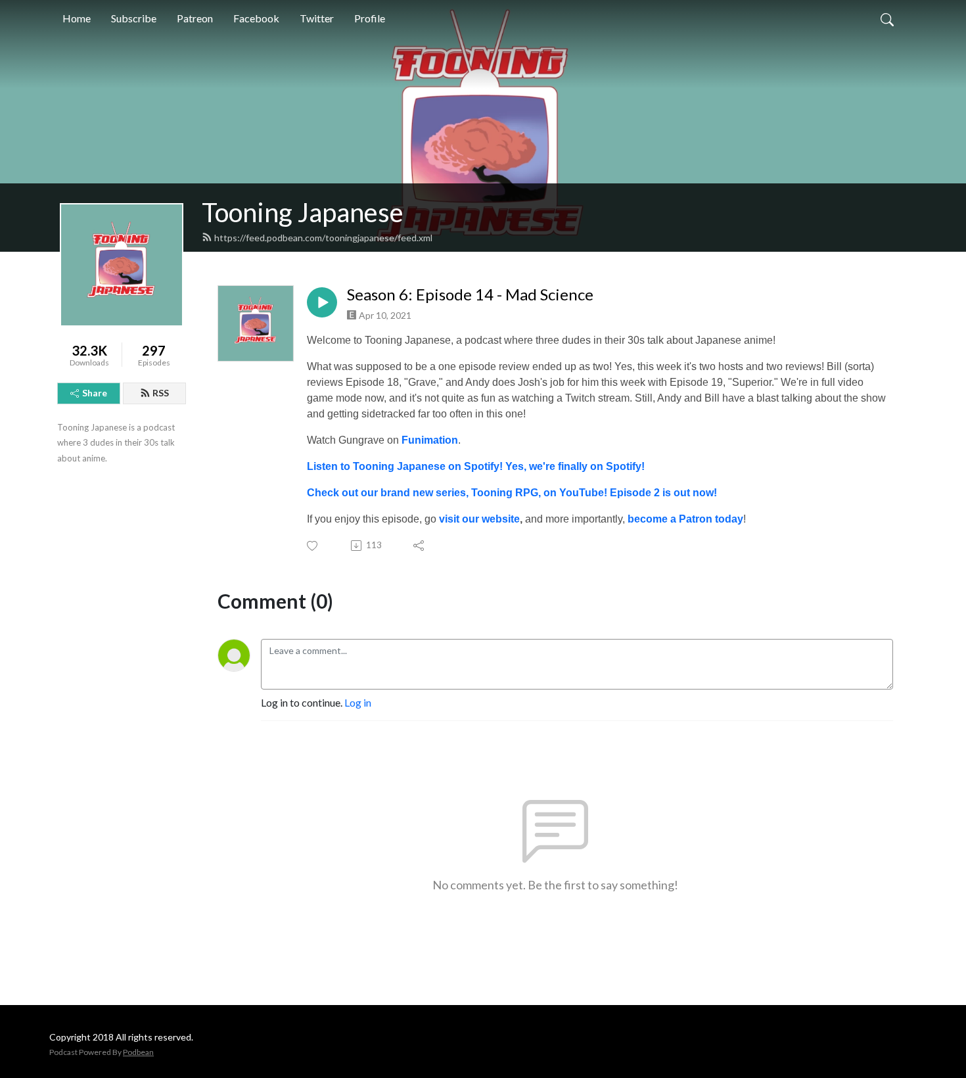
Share (94, 392)
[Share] (419, 545)
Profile (369, 18)
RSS (160, 392)
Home (76, 18)
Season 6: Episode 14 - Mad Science (470, 294)
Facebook (256, 18)
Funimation (430, 440)
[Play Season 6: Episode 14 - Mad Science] (322, 302)
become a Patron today (685, 519)
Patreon (195, 18)
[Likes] (313, 546)
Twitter (317, 18)
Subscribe (133, 18)
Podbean (138, 1052)
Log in (357, 702)
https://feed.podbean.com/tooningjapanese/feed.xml (323, 237)
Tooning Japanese (302, 212)
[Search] (887, 18)
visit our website (479, 519)
